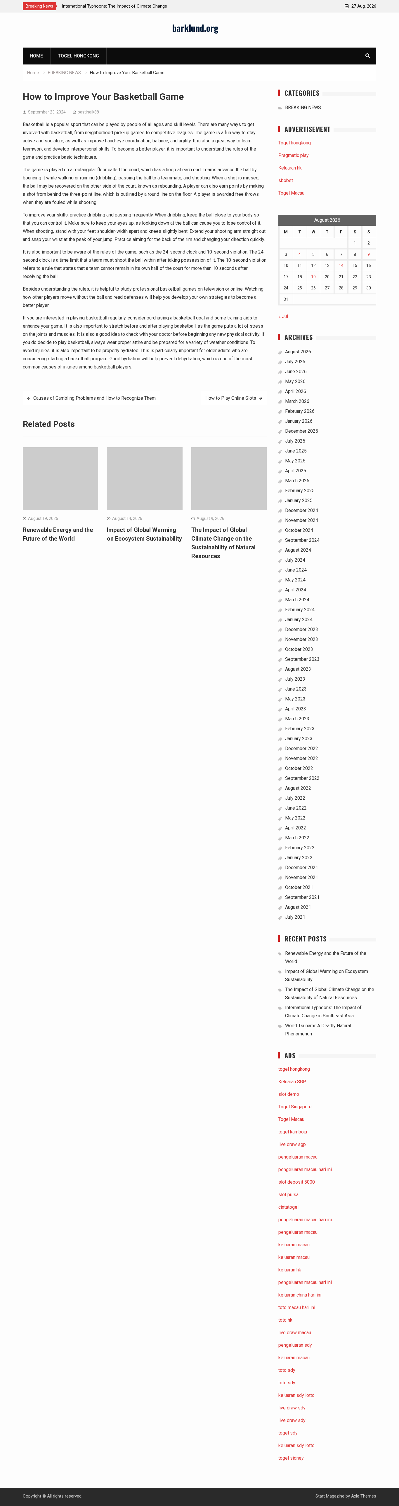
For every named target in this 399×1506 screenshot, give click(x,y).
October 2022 (299, 768)
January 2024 (299, 619)
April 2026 (295, 391)
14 (341, 265)
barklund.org (195, 27)
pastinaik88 (88, 112)
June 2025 (296, 451)
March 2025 (297, 480)
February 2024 (300, 609)
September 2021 (302, 897)
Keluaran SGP (292, 1081)
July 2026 (295, 361)
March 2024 (297, 599)
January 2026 (299, 421)
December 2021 (301, 867)
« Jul (283, 316)
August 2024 (298, 550)
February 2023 (300, 728)
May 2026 (295, 381)
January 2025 (299, 500)
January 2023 (299, 738)
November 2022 (301, 758)
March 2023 (297, 718)
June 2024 (296, 570)
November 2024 (301, 520)
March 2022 (297, 838)
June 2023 (296, 689)
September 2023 (302, 659)
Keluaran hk (290, 168)
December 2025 (301, 431)
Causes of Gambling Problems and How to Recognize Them (94, 398)
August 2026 (298, 351)
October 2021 (299, 887)
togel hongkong (294, 1069)
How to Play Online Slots (230, 398)
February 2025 (300, 490)
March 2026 (297, 401)
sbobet (285, 180)
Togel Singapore (295, 1107)
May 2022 (295, 818)
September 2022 (302, 778)
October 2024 (299, 530)
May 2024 (295, 580)
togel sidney (291, 1458)
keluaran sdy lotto (296, 1445)
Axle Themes (363, 1496)
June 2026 (296, 371)
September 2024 (302, 540)
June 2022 (296, 808)
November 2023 (301, 639)
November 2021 (301, 877)
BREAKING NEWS (303, 107)
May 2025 (295, 461)
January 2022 (299, 857)
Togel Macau (291, 193)
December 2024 (301, 510)
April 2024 (295, 590)
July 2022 (295, 798)
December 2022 (301, 748)
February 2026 (300, 411)
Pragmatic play (293, 155)
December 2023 (301, 629)
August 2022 (298, 788)
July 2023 (295, 679)
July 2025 (295, 441)
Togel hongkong (78, 56)
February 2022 (300, 847)
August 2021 (298, 907)
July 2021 (295, 917)
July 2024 (295, 560)
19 (313, 277)
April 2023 (295, 709)
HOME (36, 56)
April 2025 (295, 471)
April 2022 (295, 828)
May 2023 (295, 699)
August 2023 (298, 669)
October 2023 (299, 649)
